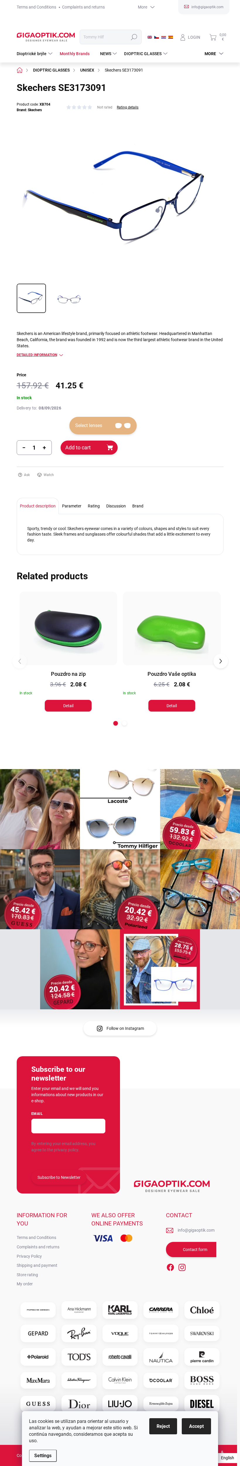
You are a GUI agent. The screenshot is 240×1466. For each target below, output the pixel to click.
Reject (163, 1426)
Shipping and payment (37, 1265)
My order (25, 1284)
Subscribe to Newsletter (58, 1177)
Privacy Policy (29, 1256)
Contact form (195, 1249)
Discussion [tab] (116, 506)
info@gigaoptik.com (196, 1230)
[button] (115, 723)
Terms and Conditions (36, 7)
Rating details (127, 107)
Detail (68, 705)
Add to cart (78, 447)
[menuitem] (35, 53)
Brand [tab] (137, 506)
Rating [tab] (94, 506)
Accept (196, 1426)
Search (134, 37)
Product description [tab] (38, 506)
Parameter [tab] (71, 506)
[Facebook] (170, 1266)
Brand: (29, 110)
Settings (43, 1455)
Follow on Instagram (125, 1028)
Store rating (27, 1274)
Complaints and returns (83, 7)
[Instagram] (182, 1266)
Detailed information (37, 355)
